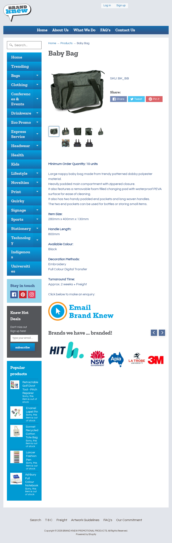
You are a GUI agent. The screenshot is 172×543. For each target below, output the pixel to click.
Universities (20, 269)
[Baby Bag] (54, 131)
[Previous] (154, 333)
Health (17, 154)
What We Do (84, 30)
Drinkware (26, 114)
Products (66, 43)
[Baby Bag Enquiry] (80, 318)
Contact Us (125, 30)
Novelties (26, 183)
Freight (61, 520)
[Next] (162, 333)
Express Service (26, 134)
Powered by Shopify (86, 534)
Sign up (121, 5)
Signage (26, 211)
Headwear (26, 146)
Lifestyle (26, 174)
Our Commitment (129, 520)
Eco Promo (26, 123)
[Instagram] (31, 294)
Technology (26, 240)
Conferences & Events (26, 98)
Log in (107, 5)
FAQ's (105, 30)
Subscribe (22, 347)
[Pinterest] (23, 294)
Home (42, 30)
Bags (26, 76)
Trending (20, 66)
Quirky (17, 200)
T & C (48, 520)
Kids (15, 164)
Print (26, 192)
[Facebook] (14, 294)
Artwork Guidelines (85, 520)
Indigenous (20, 254)
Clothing (26, 85)
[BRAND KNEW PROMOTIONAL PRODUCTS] (17, 13)
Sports (26, 220)
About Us (60, 30)
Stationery (26, 229)
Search (35, 520)
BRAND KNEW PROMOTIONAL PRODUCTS (85, 531)
